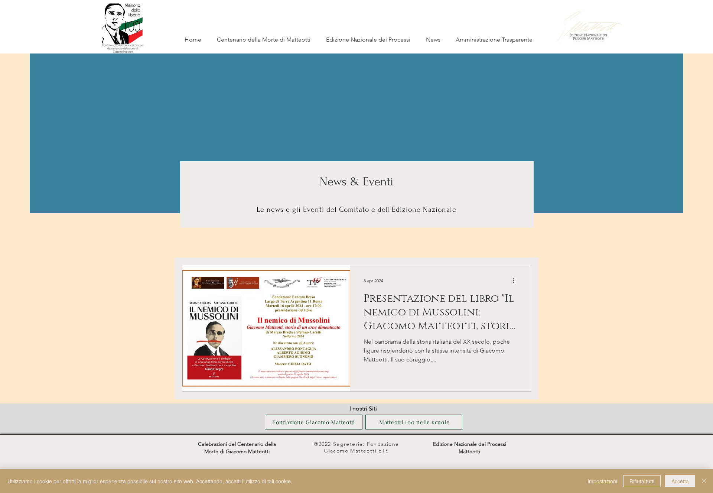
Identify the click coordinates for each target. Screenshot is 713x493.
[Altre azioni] (516, 280)
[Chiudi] (704, 481)
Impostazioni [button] (602, 481)
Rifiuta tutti (641, 481)
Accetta (680, 481)
